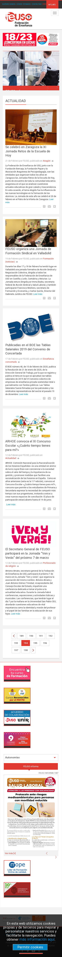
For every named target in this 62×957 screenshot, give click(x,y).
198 (26, 650)
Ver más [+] (10, 853)
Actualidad (10, 458)
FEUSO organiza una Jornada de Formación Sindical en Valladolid (28, 251)
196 (45, 643)
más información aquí (37, 939)
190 (31, 636)
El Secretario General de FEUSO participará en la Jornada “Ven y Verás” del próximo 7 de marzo (27, 553)
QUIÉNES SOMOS (8, 4)
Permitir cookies (30, 947)
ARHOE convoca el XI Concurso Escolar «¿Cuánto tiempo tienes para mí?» (28, 445)
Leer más (37, 294)
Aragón (46, 161)
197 (16, 650)
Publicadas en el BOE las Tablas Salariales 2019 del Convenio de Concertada (28, 349)
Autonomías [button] (12, 757)
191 (41, 636)
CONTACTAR (36, 4)
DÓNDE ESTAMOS (23, 4)
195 (35, 643)
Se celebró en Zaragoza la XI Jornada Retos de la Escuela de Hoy (27, 151)
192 (50, 636)
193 (16, 643)
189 (21, 636)
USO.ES (46, 4)
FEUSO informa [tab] (30, 766)
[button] (48, 87)
